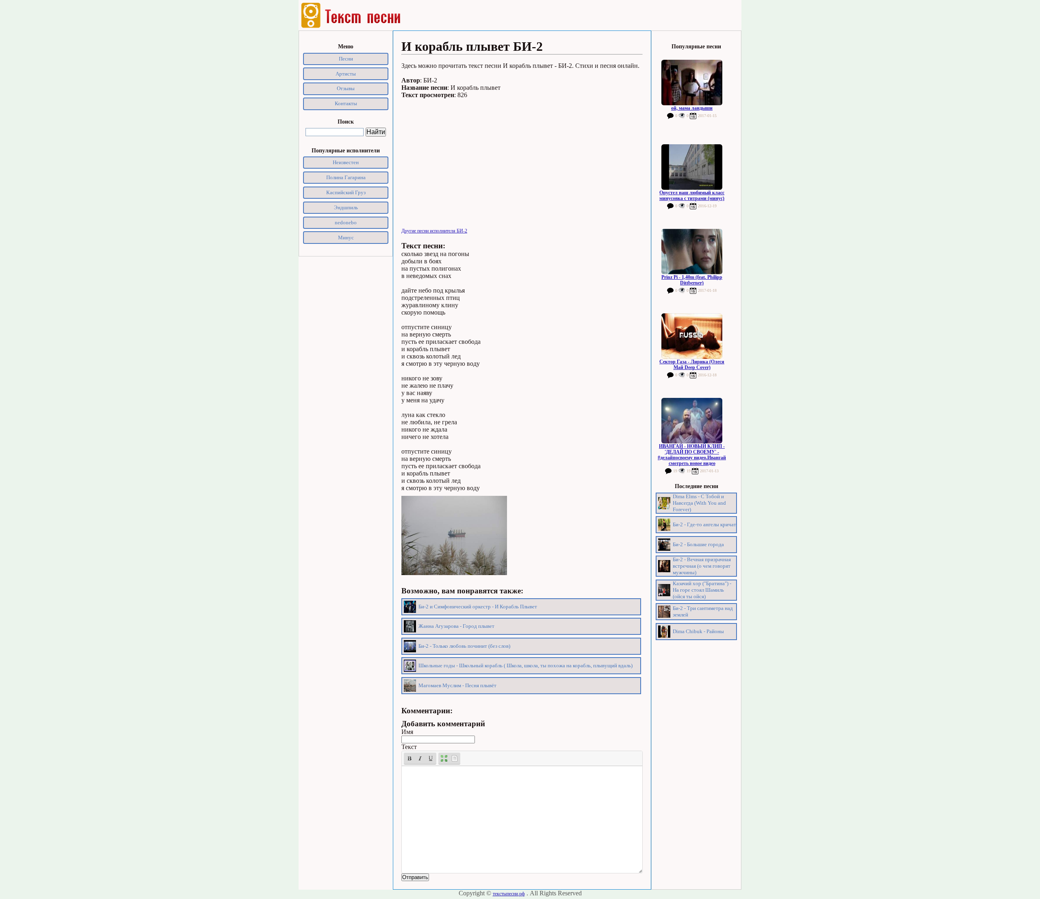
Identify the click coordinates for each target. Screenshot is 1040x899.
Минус (346, 238)
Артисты (346, 74)
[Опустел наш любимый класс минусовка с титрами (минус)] (691, 167)
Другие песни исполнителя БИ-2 (434, 231)
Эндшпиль (346, 207)
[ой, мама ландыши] (691, 82)
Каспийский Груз (346, 192)
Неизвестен (346, 162)
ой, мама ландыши (692, 108)
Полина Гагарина (346, 177)
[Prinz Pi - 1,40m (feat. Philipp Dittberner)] (691, 251)
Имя (407, 731)
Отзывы (346, 88)
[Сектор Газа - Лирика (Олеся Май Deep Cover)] (691, 336)
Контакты (346, 103)
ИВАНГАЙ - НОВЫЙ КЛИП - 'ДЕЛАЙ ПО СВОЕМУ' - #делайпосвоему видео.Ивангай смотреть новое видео (692, 454)
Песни (346, 59)
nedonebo (346, 222)
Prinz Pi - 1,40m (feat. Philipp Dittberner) (691, 280)
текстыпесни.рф (509, 894)
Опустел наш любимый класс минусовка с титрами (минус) (691, 195)
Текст (409, 746)
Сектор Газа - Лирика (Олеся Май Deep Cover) (691, 364)
